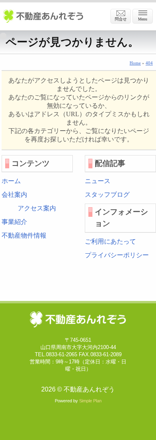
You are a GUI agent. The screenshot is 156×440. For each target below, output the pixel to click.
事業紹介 (14, 221)
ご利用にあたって (110, 241)
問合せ (121, 19)
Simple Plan (90, 400)
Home (135, 63)
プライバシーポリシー (117, 255)
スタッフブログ (107, 194)
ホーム (11, 181)
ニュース (97, 181)
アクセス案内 (37, 208)
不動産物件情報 (24, 235)
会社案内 (14, 194)
